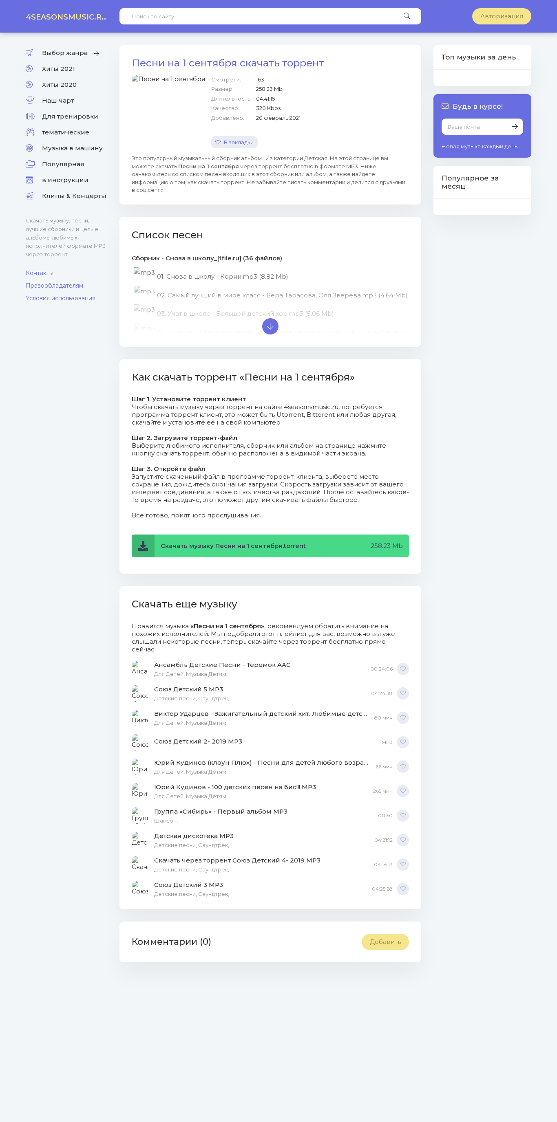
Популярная (63, 164)
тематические (65, 132)
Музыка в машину (72, 148)
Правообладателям (54, 285)
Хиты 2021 (58, 69)
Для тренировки (70, 116)
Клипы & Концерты (74, 196)
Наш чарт (58, 100)
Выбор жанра (65, 53)
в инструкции (65, 180)
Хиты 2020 (59, 84)
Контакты (39, 273)
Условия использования (60, 298)
